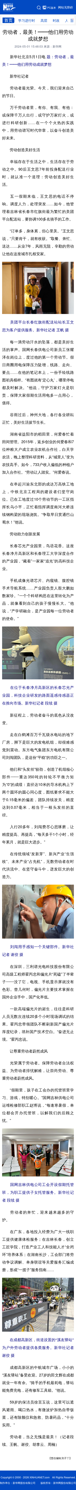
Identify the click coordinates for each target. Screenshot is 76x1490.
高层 (44, 20)
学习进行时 (26, 20)
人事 (68, 20)
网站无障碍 (65, 7)
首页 (8, 20)
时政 (56, 20)
